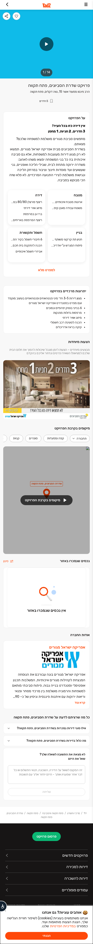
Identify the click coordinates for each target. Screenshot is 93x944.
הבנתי (47, 936)
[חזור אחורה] (7, 5)
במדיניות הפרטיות (63, 926)
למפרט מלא (46, 270)
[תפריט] (86, 5)
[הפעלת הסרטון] (46, 44)
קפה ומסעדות (55, 438)
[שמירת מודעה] (16, 16)
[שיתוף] (6, 16)
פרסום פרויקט (46, 836)
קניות (16, 438)
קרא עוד (80, 702)
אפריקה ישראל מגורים (67, 647)
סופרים (33, 438)
